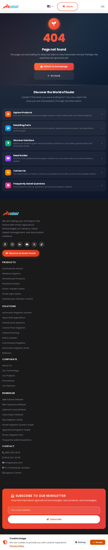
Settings (82, 542)
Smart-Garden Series (13, 288)
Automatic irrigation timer (15, 347)
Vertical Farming (10, 332)
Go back (55, 75)
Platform (6, 353)
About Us (7, 365)
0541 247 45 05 (12, 457)
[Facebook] (5, 244)
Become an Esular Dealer (22, 253)
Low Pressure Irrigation (13, 342)
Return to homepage (56, 66)
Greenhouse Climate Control (17, 298)
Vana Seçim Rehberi (12, 414)
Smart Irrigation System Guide (18, 424)
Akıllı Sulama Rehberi (12, 399)
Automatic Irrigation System (17, 312)
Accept (99, 542)
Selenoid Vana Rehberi (14, 409)
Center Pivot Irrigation (13, 327)
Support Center (12, 472)
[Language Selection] (50, 6)
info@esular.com (13, 462)
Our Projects (8, 375)
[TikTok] (41, 244)
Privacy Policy (17, 546)
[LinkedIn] (19, 244)
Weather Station (11, 283)
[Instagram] (12, 244)
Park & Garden (9, 337)
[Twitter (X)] (34, 244)
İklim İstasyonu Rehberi (14, 404)
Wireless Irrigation (11, 273)
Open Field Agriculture (13, 317)
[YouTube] (27, 244)
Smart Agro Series (11, 293)
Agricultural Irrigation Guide (16, 429)
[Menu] (103, 6)
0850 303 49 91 (12, 452)
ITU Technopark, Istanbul (17, 467)
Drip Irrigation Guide (12, 419)
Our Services (8, 385)
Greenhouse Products (13, 278)
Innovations (8, 380)
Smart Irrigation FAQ (12, 434)
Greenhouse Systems (13, 322)
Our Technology (10, 370)
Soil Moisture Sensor (12, 268)
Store (69, 6)
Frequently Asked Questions (16, 439)
